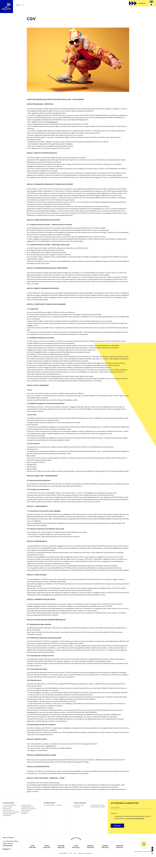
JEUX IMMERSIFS (7, 815)
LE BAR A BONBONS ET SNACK (97, 807)
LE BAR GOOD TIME (78, 805)
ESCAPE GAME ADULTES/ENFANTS (11, 812)
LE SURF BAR (77, 807)
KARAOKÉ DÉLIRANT (26, 810)
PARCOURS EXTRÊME (26, 805)
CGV (71, 853)
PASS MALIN (24, 813)
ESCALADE (59, 805)
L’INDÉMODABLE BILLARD (27, 807)
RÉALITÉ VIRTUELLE (8, 807)
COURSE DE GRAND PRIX (9, 813)
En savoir (6, 849)
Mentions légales (63, 853)
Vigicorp (146, 851)
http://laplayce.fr (52, 122)
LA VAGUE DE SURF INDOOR (9, 805)
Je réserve (142, 3)
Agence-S (140, 851)
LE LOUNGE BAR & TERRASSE (97, 805)
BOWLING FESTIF (7, 808)
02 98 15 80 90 (7, 845)
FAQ (75, 853)
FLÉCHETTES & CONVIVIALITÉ (28, 808)
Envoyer (117, 826)
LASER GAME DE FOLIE (8, 810)
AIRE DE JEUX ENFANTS (49, 805)
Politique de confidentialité (85, 853)
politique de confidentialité (135, 818)
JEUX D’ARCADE (25, 812)
